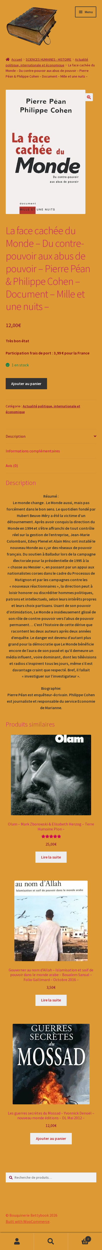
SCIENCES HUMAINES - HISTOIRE (48, 59)
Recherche (51, 1241)
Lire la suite (51, 857)
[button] (89, 97)
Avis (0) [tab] (12, 465)
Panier (78, 1237)
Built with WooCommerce (28, 1221)
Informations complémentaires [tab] (33, 450)
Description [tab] (16, 436)
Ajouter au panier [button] (51, 1138)
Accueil (16, 59)
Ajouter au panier (26, 383)
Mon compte (17, 1241)
